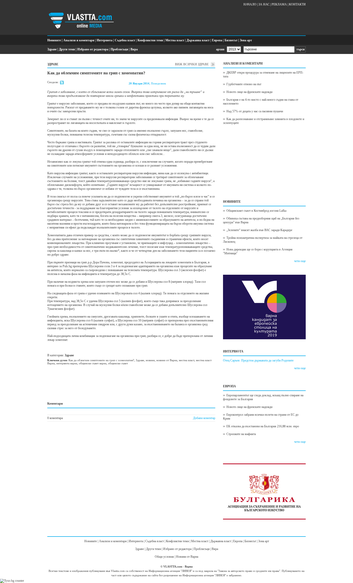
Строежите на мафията (241, 434)
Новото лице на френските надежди (249, 92)
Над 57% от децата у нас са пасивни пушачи (254, 111)
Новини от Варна (187, 556)
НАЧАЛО (249, 4)
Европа (217, 40)
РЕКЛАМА (279, 4)
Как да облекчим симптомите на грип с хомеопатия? (101, 360)
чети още (300, 261)
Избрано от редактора (92, 49)
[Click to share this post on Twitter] (62, 83)
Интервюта (104, 40)
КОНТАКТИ (297, 4)
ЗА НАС (264, 4)
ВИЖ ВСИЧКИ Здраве (192, 64)
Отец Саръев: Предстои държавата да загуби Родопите (258, 360)
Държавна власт (198, 40)
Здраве (52, 49)
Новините (54, 40)
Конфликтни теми (150, 40)
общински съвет (118, 363)
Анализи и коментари (78, 40)
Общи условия (164, 556)
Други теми (67, 49)
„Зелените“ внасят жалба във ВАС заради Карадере (259, 230)
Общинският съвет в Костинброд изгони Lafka (256, 210)
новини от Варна (166, 360)
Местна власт (174, 40)
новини (150, 360)
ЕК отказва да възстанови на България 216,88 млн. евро (262, 426)
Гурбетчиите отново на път (243, 84)
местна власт (186, 360)
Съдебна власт (125, 40)
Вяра (134, 49)
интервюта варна (66, 363)
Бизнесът (231, 40)
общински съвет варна (92, 363)
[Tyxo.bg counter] (12, 580)
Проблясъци (119, 49)
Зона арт (246, 40)
